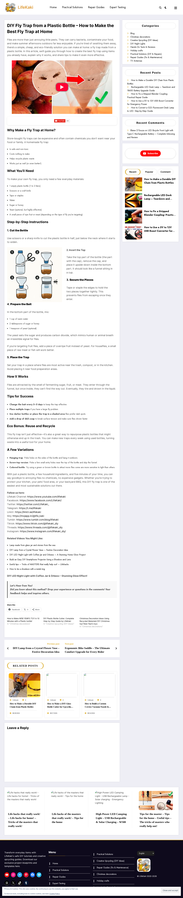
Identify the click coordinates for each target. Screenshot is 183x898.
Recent (132, 171)
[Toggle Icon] (176, 8)
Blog (132, 33)
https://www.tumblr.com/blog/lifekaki (37, 519)
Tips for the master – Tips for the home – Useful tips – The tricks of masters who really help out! (111, 819)
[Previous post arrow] (8, 648)
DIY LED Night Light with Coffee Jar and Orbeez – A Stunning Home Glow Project (47, 554)
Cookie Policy (54, 894)
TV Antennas (136, 60)
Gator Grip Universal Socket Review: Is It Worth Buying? (155, 817)
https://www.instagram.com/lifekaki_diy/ (43, 531)
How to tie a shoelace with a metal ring (27, 569)
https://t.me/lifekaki (30, 508)
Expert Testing (118, 7)
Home (53, 7)
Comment (165, 171)
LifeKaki (25, 7)
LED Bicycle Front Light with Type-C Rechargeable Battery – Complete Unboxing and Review (151, 134)
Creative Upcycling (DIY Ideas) (144, 40)
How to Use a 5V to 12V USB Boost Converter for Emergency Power (158, 229)
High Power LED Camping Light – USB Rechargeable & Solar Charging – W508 (67, 817)
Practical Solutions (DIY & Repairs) (146, 54)
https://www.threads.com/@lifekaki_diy (40, 527)
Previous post (53, 644)
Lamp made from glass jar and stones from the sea (32, 545)
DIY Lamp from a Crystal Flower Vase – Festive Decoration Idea (39, 550)
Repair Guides (96, 7)
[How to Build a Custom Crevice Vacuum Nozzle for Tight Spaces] (99, 685)
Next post (69, 644)
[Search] (160, 7)
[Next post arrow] (116, 648)
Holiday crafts (136, 50)
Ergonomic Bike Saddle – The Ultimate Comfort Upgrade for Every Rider (87, 650)
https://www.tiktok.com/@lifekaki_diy (37, 523)
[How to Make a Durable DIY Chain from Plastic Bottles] (24, 685)
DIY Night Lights (137, 43)
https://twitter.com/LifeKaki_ (33, 504)
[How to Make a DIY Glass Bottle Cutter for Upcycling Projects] (62, 685)
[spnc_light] (166, 7)
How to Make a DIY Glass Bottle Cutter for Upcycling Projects (59, 706)
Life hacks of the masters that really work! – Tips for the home (23, 817)
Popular (149, 171)
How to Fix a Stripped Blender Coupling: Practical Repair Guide (159, 213)
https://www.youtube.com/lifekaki (46, 496)
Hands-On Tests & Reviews (142, 47)
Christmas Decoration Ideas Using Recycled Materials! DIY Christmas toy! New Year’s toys (95, 621)
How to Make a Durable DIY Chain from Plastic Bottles (23, 705)
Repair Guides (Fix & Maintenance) (146, 57)
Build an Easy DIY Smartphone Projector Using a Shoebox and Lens (40, 559)
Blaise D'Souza (137, 130)
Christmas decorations (140, 36)
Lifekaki (15, 700)
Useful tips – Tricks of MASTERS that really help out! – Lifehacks (39, 564)
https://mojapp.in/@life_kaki (28, 516)
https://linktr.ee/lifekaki (28, 512)
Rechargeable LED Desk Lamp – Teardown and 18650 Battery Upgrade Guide (158, 197)
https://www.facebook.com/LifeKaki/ (40, 500)
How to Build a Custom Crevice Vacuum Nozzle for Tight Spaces (97, 706)
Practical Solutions (72, 7)
